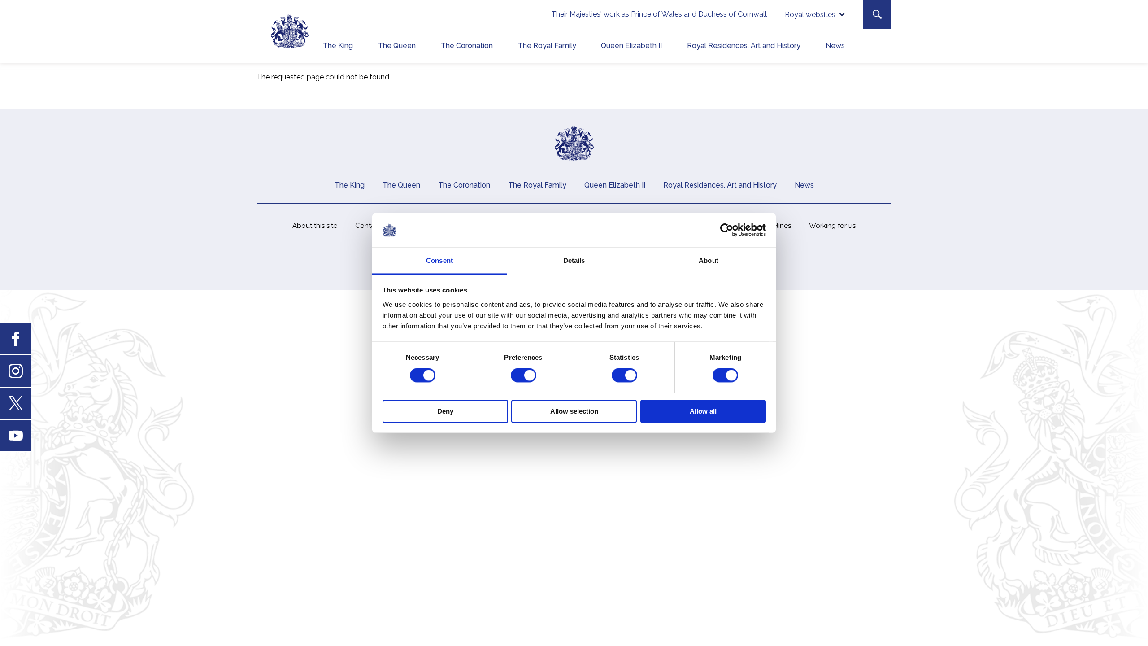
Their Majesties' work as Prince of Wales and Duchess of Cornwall (659, 14)
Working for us (832, 226)
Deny (445, 411)
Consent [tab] (439, 260)
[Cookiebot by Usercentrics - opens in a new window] (726, 230)
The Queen (397, 45)
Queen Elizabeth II (631, 45)
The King (338, 45)
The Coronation (467, 45)
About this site (314, 226)
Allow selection (574, 411)
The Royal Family (547, 45)
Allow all (703, 411)
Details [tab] (574, 260)
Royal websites (810, 14)
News (835, 45)
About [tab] (708, 260)
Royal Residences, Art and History (743, 45)
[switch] (523, 375)
